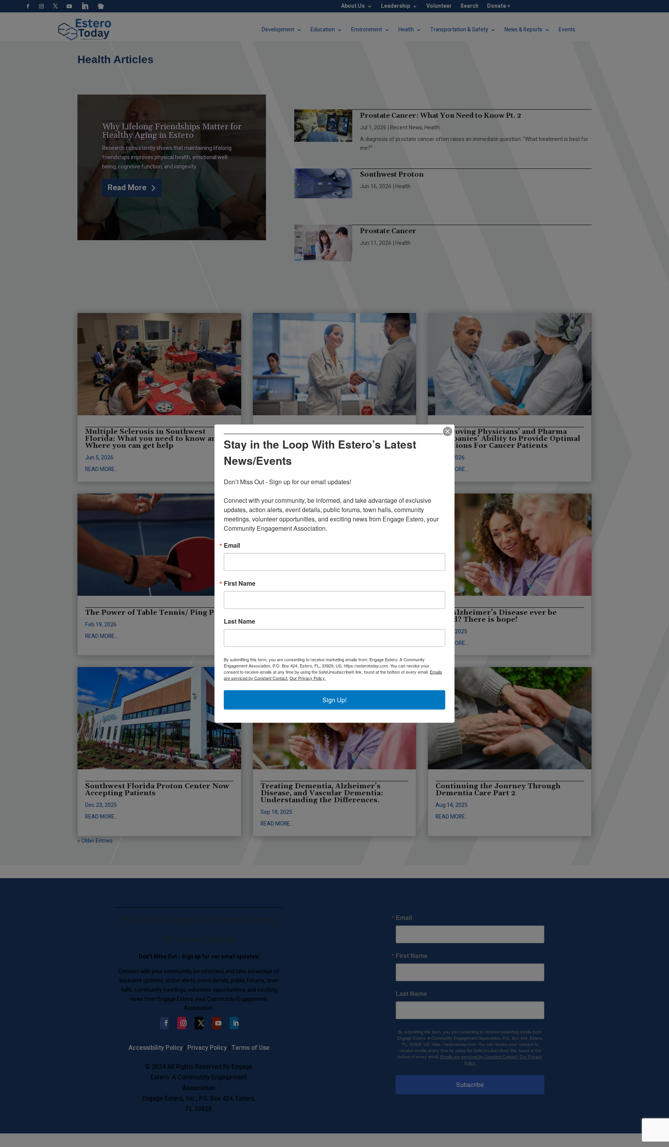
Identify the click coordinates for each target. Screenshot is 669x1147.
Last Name (239, 621)
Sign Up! (334, 699)
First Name (240, 583)
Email (232, 545)
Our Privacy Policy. (308, 678)
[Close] (447, 431)
